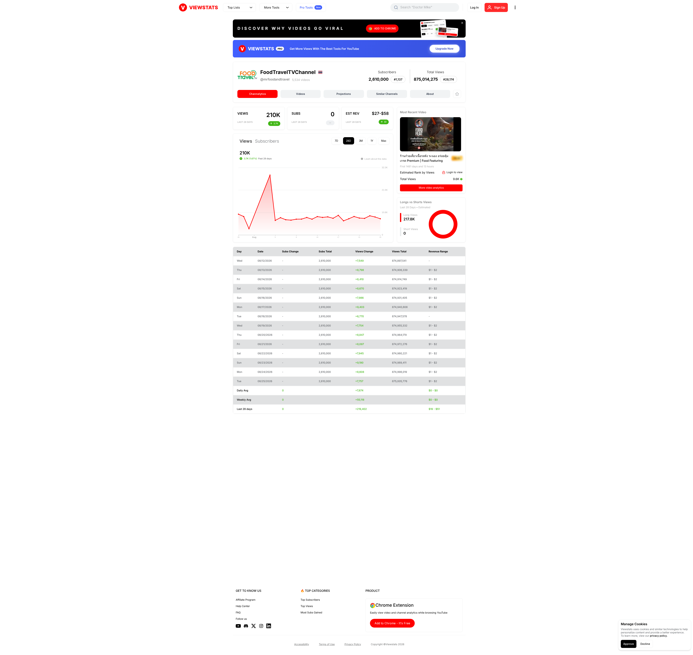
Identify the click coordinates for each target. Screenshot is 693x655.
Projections (343, 93)
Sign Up (499, 7)
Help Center (243, 606)
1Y (372, 140)
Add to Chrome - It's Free (392, 623)
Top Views (307, 606)
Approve (628, 643)
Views (246, 141)
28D (348, 140)
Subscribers (267, 141)
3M (361, 140)
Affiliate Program (245, 599)
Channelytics (257, 93)
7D (336, 140)
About (430, 93)
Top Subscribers (310, 599)
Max (383, 140)
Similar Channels (387, 93)
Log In (474, 7)
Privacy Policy (352, 644)
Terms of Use (327, 644)
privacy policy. (659, 635)
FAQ (238, 612)
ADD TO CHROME (385, 28)
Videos (300, 93)
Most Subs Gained (311, 612)
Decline (645, 643)
